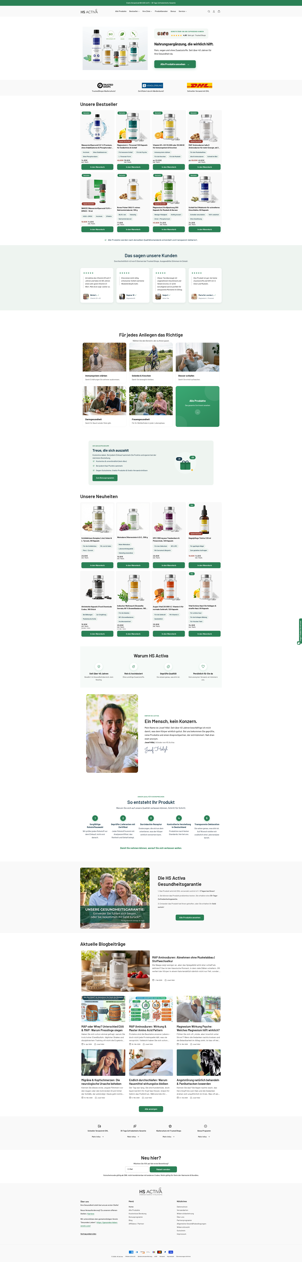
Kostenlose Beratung (137, 1213)
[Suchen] (209, 11)
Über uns (180, 1217)
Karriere (90, 1213)
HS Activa (120, 1256)
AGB (155, 1256)
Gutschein (181, 1230)
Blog (130, 1220)
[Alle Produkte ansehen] (115, 48)
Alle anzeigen (151, 1109)
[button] (219, 11)
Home (131, 1207)
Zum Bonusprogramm (105, 478)
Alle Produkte (134, 1210)
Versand (162, 1256)
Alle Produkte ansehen (175, 64)
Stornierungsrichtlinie (183, 1256)
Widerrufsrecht (183, 1227)
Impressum (181, 1234)
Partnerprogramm (184, 1220)
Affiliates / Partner (136, 1223)
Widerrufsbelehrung (185, 1213)
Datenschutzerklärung (145, 1256)
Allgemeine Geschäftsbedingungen (191, 1223)
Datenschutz (182, 1207)
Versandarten (182, 1210)
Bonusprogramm (136, 1217)
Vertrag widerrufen (88, 1234)
